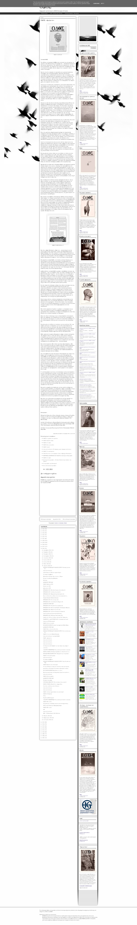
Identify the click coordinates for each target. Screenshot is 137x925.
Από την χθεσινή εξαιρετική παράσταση (52, 613)
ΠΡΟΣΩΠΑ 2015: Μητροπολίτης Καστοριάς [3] (53, 594)
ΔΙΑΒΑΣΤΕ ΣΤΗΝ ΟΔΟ (48, 603)
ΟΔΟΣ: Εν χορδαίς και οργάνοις (50, 438)
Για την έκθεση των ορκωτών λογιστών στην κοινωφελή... (56, 666)
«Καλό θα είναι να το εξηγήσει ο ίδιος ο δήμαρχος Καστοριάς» (57, 453)
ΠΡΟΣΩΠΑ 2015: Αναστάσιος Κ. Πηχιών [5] (53, 601)
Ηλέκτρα (45, 580)
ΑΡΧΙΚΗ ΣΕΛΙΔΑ (44, 13)
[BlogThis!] (48, 469)
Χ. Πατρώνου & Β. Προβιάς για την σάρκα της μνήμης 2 (55, 645)
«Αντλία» (45, 647)
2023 (43, 534)
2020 (43, 540)
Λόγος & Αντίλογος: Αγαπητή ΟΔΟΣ (51, 636)
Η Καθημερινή (81, 833)
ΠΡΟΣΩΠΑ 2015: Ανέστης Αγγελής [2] (51, 592)
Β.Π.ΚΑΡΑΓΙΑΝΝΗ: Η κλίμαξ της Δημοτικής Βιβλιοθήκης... (56, 625)
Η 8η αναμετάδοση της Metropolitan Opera (52, 705)
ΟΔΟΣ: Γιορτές (46, 447)
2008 (43, 735)
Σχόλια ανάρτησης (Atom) (61, 523)
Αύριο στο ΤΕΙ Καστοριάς (49, 621)
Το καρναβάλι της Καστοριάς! (50, 463)
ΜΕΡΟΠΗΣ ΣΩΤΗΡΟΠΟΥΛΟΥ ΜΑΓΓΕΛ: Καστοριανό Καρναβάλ (57, 455)
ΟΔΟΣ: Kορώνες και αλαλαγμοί (50, 664)
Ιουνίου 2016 (47, 561)
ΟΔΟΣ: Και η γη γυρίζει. (48, 445)
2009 (43, 733)
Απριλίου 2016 (47, 565)
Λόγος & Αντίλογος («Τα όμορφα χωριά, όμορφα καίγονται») (57, 449)
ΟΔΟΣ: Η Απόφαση (47, 693)
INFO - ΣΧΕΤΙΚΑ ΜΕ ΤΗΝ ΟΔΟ (56, 13)
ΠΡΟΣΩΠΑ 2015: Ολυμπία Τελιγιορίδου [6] (53, 605)
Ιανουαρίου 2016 (47, 719)
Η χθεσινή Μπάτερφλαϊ (48, 697)
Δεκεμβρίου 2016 (47, 550)
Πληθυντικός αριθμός (89, 686)
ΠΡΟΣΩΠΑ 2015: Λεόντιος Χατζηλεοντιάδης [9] (54, 611)
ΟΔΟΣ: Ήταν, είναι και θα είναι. (50, 629)
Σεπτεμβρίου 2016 (48, 556)
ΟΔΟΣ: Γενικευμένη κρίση (49, 655)
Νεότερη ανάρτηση (46, 519)
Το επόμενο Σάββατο (48, 574)
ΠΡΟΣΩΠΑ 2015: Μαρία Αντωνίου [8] (51, 609)
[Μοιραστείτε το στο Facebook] (50, 469)
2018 (43, 544)
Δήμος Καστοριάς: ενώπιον (90, 654)
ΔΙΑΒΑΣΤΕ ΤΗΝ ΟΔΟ (48, 582)
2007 (43, 737)
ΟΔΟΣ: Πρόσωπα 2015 (48, 584)
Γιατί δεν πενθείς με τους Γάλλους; (51, 686)
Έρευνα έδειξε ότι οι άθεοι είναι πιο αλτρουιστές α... (55, 596)
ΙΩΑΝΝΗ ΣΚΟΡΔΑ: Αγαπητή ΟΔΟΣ (90, 663)
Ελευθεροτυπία (82, 841)
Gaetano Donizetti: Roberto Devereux (50, 597)
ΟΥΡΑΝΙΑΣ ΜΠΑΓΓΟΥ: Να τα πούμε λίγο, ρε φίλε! (55, 682)
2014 (43, 724)
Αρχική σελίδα (57, 519)
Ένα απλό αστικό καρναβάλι (49, 465)
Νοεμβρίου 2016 (47, 552)
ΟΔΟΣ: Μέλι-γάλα (47, 707)
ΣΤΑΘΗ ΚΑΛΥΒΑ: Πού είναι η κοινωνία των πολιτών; (90, 679)
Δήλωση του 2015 (47, 588)
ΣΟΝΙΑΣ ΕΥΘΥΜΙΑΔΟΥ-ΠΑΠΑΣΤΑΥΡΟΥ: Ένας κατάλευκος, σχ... (57, 631)
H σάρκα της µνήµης (47, 680)
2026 (43, 529)
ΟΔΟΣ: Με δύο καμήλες (48, 676)
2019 (43, 542)
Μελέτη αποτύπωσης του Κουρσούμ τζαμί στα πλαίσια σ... (56, 672)
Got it (102, 3)
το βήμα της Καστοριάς (83, 92)
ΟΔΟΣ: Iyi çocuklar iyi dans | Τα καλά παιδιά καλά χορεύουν (90, 625)
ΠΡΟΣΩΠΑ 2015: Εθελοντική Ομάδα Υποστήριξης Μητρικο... (56, 607)
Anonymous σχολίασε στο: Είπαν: (85, 379)
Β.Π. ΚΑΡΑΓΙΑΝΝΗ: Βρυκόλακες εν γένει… (53, 670)
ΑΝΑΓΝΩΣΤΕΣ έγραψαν (89, 639)
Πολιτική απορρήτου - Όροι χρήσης (72, 13)
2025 (43, 530)
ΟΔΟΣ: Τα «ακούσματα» (48, 451)
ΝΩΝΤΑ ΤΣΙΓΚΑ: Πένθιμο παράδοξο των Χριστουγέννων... (56, 651)
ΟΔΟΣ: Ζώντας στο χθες (48, 623)
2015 (43, 722)
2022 (43, 536)
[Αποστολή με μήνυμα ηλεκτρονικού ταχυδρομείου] (46, 469)
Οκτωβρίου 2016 (47, 554)
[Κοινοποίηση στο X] (49, 469)
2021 (43, 538)
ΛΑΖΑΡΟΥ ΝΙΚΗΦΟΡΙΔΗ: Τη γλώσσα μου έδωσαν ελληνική (56, 649)
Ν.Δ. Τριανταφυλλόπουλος (84, 832)
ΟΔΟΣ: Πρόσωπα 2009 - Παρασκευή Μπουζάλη (89, 670)
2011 (43, 730)
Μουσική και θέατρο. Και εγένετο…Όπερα (53, 576)
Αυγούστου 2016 (47, 558)
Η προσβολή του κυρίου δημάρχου (89, 632)
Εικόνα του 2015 (47, 586)
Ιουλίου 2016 (47, 559)
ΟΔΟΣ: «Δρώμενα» (47, 638)
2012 (43, 728)
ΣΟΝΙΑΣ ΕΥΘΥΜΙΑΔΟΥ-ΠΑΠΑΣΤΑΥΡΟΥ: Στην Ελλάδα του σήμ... (56, 662)
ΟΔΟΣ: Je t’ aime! (47, 442)
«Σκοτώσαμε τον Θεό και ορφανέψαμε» (52, 572)
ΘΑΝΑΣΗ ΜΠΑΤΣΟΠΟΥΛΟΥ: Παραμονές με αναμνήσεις (56, 653)
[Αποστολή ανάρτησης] (44, 469)
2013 (43, 726)
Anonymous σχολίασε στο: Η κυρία (85, 366)
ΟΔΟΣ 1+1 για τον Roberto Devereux (51, 634)
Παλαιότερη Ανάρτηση (69, 519)
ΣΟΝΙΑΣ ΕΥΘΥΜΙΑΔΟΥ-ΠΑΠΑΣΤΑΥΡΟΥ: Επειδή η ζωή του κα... (56, 568)
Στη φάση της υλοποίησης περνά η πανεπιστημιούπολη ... (56, 703)
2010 (43, 732)
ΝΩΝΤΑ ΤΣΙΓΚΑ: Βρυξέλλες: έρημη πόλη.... (53, 684)
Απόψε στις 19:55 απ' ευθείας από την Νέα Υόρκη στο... (55, 617)
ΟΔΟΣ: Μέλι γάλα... (47, 701)
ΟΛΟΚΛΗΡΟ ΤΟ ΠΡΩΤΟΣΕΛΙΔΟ (85, 886)
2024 (43, 532)
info (44, 709)
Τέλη (44, 695)
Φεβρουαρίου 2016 (48, 717)
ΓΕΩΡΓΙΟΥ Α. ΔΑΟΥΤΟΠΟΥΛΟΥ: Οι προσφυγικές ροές (55, 619)
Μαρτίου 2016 (47, 715)
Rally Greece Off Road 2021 (90, 694)
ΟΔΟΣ (80, 90)
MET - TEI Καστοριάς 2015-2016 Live (51, 713)
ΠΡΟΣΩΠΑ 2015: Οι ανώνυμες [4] (50, 599)
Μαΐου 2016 (46, 563)
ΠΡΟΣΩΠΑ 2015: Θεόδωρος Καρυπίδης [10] (53, 615)
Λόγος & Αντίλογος (47, 570)
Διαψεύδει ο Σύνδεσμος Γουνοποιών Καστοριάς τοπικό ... (56, 668)
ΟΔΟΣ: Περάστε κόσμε (48, 440)
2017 (43, 546)
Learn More (96, 3)
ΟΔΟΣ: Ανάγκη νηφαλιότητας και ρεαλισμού (53, 692)
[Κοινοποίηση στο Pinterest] (52, 469)
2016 (43, 548)
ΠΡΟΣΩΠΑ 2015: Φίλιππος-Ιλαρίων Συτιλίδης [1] (54, 590)
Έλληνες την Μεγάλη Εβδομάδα (50, 578)
